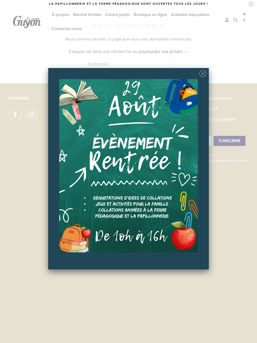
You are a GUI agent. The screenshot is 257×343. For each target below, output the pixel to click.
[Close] (203, 72)
